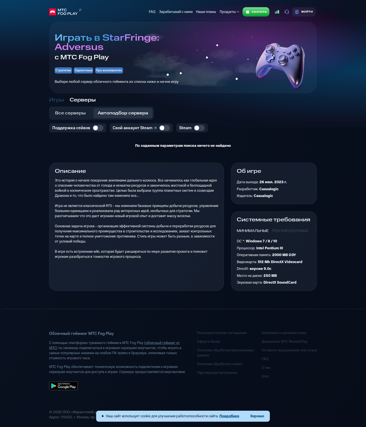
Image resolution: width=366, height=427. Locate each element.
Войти (307, 12)
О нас (266, 367)
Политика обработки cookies (220, 364)
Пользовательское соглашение (222, 333)
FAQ (152, 11)
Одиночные (83, 70)
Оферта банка (208, 341)
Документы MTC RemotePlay (284, 341)
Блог (265, 376)
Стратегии (63, 70)
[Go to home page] (98, 12)
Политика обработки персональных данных (225, 353)
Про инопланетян (109, 70)
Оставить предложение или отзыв (289, 350)
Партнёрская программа (217, 372)
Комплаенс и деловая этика (284, 333)
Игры (56, 100)
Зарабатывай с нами (176, 11)
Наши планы (206, 11)
